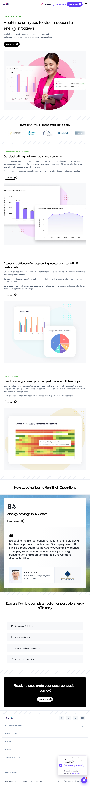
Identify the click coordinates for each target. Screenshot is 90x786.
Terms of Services (10, 781)
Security (39, 781)
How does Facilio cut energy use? (73, 766)
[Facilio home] (6, 4)
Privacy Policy (75, 773)
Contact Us (59, 4)
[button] (72, 765)
